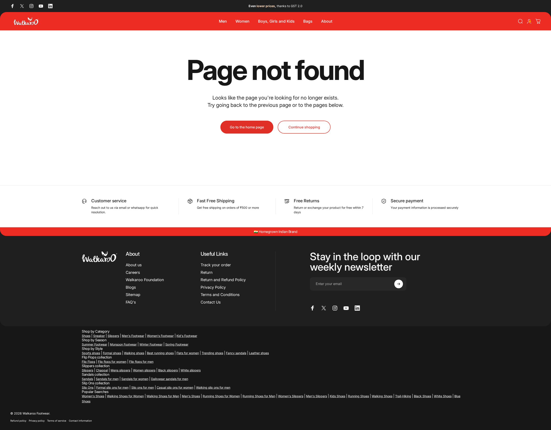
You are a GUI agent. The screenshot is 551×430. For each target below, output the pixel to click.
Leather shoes (259, 353)
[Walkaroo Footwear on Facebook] (12, 6)
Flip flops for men (141, 361)
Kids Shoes (337, 396)
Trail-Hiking (403, 396)
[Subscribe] (398, 284)
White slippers (191, 370)
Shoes (86, 336)
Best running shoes (160, 353)
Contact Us (211, 302)
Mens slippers (120, 370)
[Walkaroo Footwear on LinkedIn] (50, 6)
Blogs (131, 287)
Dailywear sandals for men (169, 379)
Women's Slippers (290, 396)
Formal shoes (112, 353)
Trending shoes (212, 353)
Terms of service (56, 420)
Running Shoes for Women (221, 396)
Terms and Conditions (220, 294)
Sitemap (133, 294)
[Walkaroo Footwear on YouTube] (41, 6)
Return (206, 272)
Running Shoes (358, 396)
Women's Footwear (160, 336)
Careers (133, 272)
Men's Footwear (133, 336)
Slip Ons (87, 387)
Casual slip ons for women (175, 387)
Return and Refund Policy (223, 279)
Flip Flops (88, 361)
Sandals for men (107, 379)
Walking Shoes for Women (125, 396)
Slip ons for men (142, 387)
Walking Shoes (382, 396)
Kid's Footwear (186, 336)
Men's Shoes (191, 396)
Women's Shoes (93, 396)
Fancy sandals (236, 353)
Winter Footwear (151, 344)
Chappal (102, 370)
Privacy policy (37, 420)
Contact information (80, 420)
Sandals (87, 379)
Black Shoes (422, 396)
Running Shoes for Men (259, 396)
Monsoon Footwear (123, 344)
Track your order (216, 265)
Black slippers (168, 370)
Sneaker (99, 336)
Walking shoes (134, 353)
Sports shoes (91, 353)
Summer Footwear (94, 344)
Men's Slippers (316, 396)
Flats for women (187, 353)
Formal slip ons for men (112, 387)
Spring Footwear (176, 344)
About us (134, 265)
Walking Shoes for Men (163, 396)
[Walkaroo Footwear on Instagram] (31, 6)
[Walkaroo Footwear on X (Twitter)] (22, 6)
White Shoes (443, 396)
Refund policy (18, 420)
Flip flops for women (112, 361)
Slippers (113, 336)
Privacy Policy (213, 287)
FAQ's (131, 302)
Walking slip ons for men (213, 387)
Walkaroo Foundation (145, 279)
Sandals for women (134, 379)
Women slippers (144, 370)
